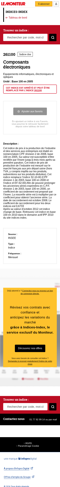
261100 (38, 90)
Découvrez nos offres (30, 348)
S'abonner (44, 4)
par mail (53, 419)
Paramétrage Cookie (28, 446)
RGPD (28, 443)
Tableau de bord (17, 17)
